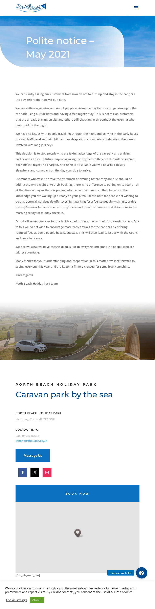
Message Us (33, 455)
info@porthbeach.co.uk (31, 441)
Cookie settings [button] (16, 600)
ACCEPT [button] (37, 600)
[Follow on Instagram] (47, 472)
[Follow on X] (34, 472)
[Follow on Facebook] (22, 472)
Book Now (77, 493)
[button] (141, 572)
